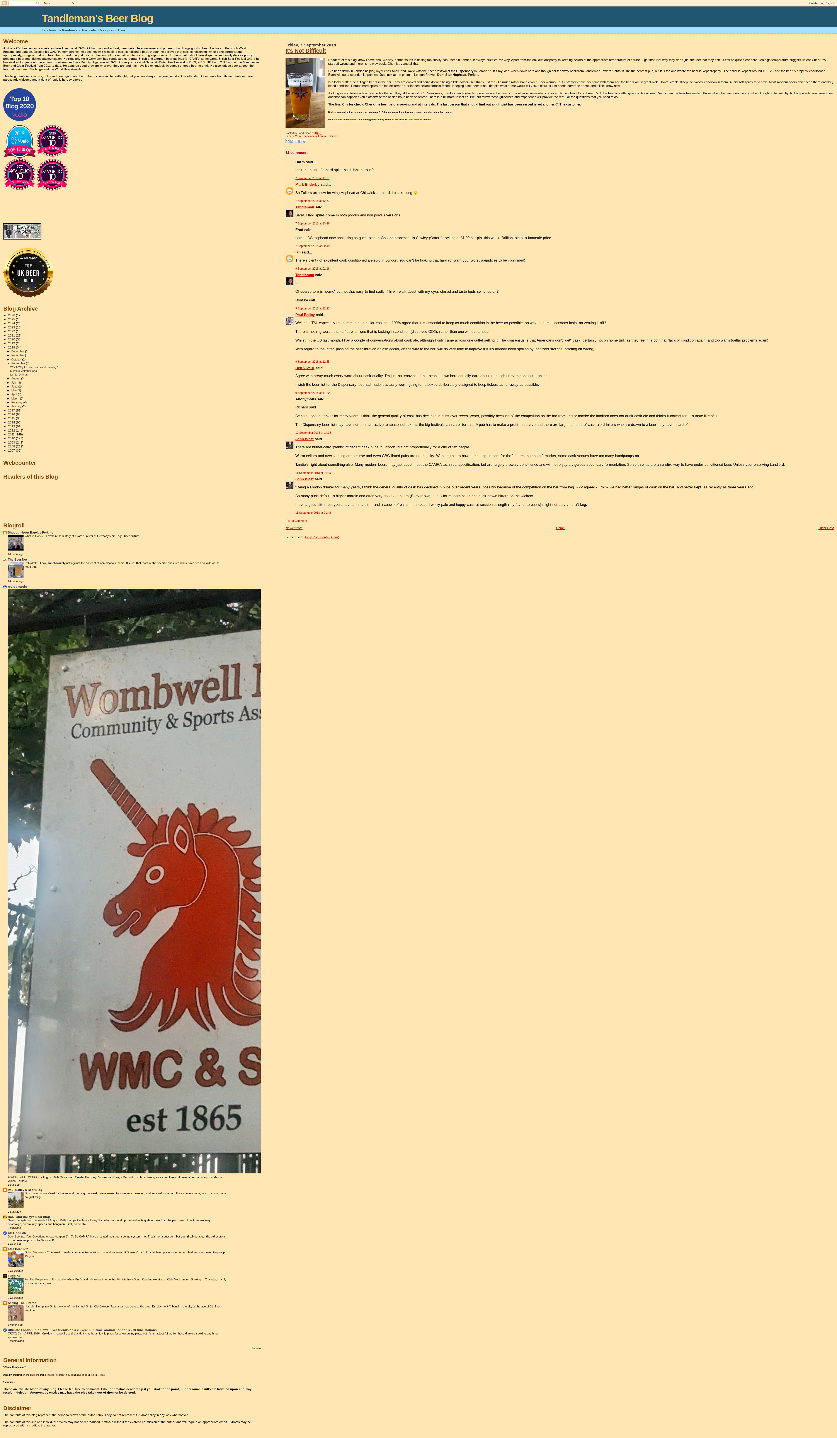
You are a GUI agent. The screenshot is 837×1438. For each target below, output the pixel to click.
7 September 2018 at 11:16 (312, 178)
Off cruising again (36, 1193)
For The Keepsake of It (40, 1279)
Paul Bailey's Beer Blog (25, 1190)
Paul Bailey (305, 315)
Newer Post (294, 528)
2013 (12, 426)
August (16, 378)
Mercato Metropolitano (23, 370)
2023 (12, 327)
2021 (12, 335)
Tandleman (304, 207)
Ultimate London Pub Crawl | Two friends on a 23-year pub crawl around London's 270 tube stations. (83, 1330)
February (17, 402)
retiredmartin (17, 586)
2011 (11, 434)
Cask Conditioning (306, 136)
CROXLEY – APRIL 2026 (24, 1333)
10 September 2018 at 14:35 (313, 432)
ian (298, 252)
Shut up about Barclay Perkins (30, 532)
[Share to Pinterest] (304, 141)
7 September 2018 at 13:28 (312, 223)
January (16, 406)
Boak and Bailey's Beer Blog (29, 1217)
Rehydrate (31, 563)
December (18, 351)
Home (560, 528)
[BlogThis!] (291, 141)
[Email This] (287, 141)
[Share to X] (296, 141)
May (14, 390)
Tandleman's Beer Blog (97, 18)
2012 (12, 430)
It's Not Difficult (306, 51)
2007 (12, 450)
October (16, 359)
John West (304, 439)
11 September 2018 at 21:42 (313, 512)
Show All (256, 1348)
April (14, 394)
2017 (12, 410)
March (15, 398)
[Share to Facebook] (300, 141)
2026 (12, 315)
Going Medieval (35, 1252)
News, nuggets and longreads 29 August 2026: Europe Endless (48, 1220)
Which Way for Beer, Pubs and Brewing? (34, 367)
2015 (12, 418)
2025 (12, 319)
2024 (12, 323)
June (14, 386)
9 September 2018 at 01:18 (312, 268)
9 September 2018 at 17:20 (312, 392)
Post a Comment (296, 520)
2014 (12, 422)
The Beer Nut (17, 559)
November (18, 355)
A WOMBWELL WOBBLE (24, 1177)
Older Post (826, 528)
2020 (12, 339)
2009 (12, 442)
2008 (12, 446)
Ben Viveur (304, 368)
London (322, 136)
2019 (12, 343)
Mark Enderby (307, 184)
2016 (12, 414)
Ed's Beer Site (18, 1249)
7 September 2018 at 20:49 (312, 246)
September (18, 363)
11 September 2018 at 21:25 (313, 472)
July (14, 382)
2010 (12, 438)
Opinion (333, 136)
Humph (29, 1306)
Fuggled (14, 1276)
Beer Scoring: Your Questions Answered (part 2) (38, 1236)
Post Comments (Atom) (322, 537)
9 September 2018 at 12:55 (312, 361)
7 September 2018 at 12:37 (312, 200)
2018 (12, 347)
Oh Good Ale (17, 1233)
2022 (12, 331)
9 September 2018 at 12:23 (312, 308)
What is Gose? (34, 536)
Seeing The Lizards (22, 1303)
